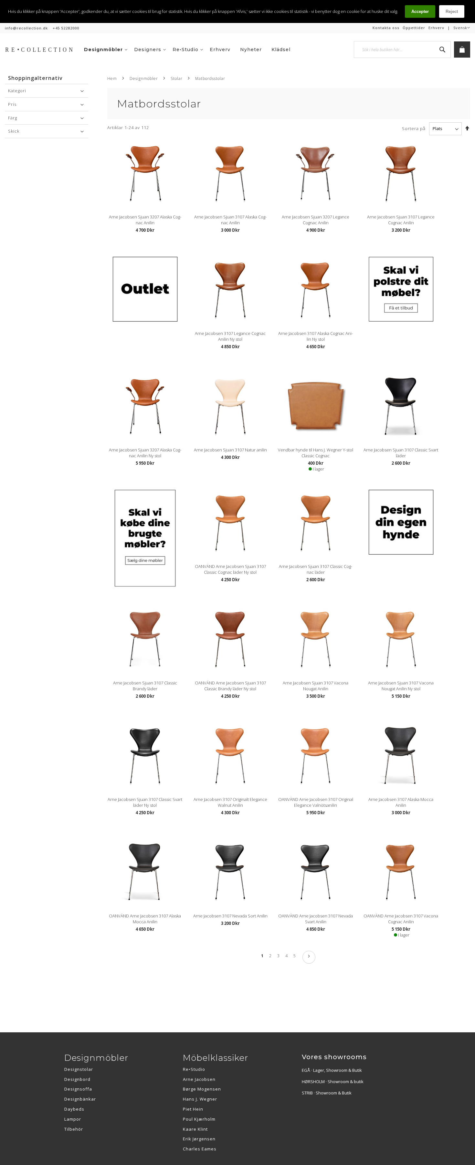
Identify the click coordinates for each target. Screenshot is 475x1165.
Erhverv (436, 27)
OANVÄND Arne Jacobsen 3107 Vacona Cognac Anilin (401, 919)
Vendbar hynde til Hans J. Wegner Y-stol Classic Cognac (315, 453)
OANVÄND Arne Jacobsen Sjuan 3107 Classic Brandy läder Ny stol (230, 686)
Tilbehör (73, 1129)
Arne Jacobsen (199, 1079)
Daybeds (74, 1109)
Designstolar (78, 1069)
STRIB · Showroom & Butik (327, 1093)
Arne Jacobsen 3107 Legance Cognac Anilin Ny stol (230, 336)
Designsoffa (78, 1089)
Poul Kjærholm (199, 1119)
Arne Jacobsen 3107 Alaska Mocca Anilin (400, 802)
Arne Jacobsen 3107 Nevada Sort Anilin (230, 916)
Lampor (72, 1119)
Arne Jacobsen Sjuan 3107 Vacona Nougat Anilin (315, 686)
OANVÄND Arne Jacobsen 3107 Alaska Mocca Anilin (145, 919)
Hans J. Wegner (200, 1099)
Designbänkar (80, 1099)
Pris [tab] (12, 104)
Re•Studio (194, 1069)
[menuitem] (106, 49)
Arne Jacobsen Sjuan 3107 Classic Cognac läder (315, 569)
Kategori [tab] (17, 91)
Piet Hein (193, 1109)
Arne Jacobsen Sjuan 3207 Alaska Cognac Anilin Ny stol (145, 453)
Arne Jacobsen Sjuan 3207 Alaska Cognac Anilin (145, 220)
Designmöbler (144, 78)
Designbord (77, 1079)
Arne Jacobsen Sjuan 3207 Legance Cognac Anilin (315, 220)
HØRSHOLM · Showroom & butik (333, 1081)
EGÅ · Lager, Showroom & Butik (332, 1070)
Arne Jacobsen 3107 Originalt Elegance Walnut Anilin (230, 802)
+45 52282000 (66, 28)
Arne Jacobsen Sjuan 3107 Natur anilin (230, 450)
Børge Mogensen (202, 1089)
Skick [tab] (13, 131)
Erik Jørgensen (199, 1139)
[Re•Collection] (42, 49)
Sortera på (414, 128)
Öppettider (414, 27)
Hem (112, 78)
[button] (461, 27)
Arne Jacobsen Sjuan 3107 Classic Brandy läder (145, 686)
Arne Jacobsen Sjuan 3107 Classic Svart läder (401, 453)
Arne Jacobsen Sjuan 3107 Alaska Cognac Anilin (230, 220)
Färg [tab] (12, 118)
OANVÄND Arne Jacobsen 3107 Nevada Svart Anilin (315, 919)
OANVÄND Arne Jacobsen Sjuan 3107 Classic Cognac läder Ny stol (230, 569)
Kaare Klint (195, 1129)
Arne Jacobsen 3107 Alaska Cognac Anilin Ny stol (315, 336)
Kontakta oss (386, 27)
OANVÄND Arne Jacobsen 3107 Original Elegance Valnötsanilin (315, 802)
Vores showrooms (334, 1057)
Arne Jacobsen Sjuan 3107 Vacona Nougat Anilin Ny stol (401, 686)
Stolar (177, 78)
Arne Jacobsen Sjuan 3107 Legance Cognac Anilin (401, 220)
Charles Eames (199, 1149)
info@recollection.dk (26, 28)
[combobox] (402, 49)
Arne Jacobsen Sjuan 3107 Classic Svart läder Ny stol (145, 802)
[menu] (192, 49)
